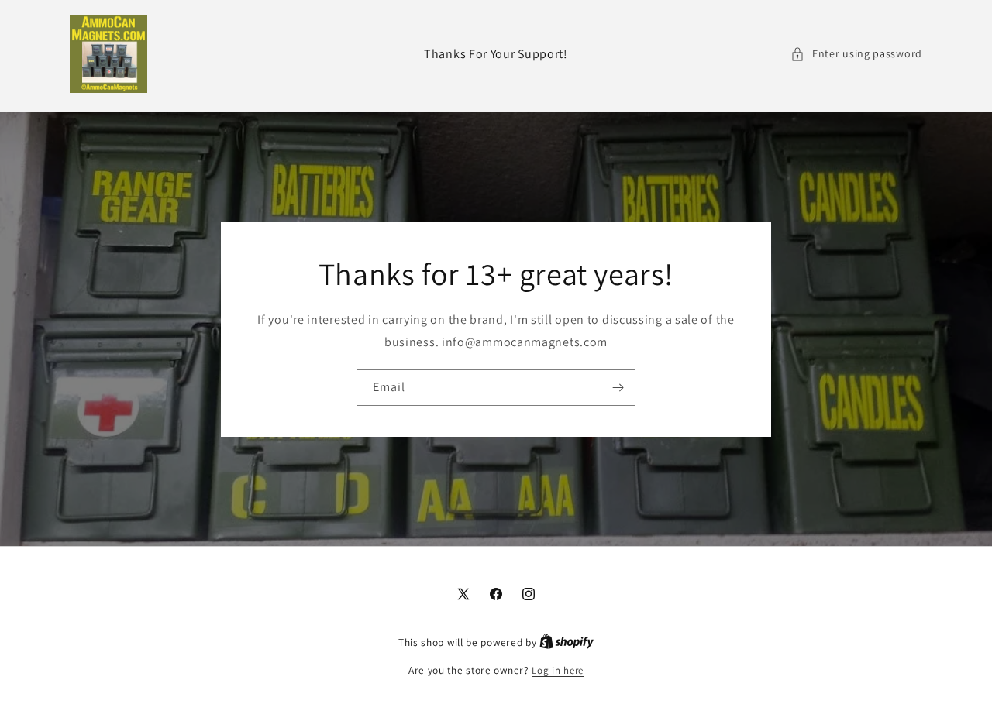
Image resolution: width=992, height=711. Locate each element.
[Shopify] (566, 642)
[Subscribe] (618, 387)
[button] (856, 54)
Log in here (558, 670)
